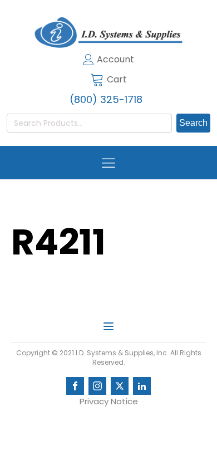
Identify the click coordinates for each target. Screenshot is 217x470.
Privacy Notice (109, 401)
